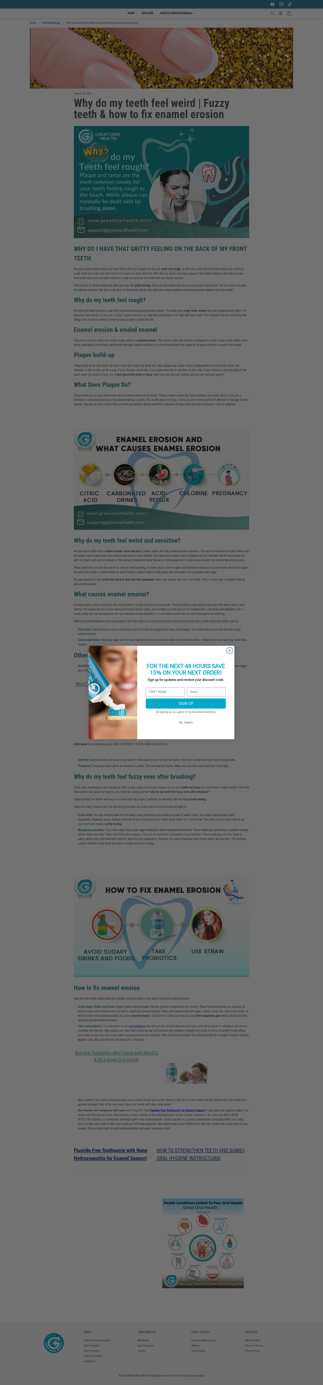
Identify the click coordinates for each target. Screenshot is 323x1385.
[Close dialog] (229, 650)
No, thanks (186, 722)
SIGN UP (186, 703)
